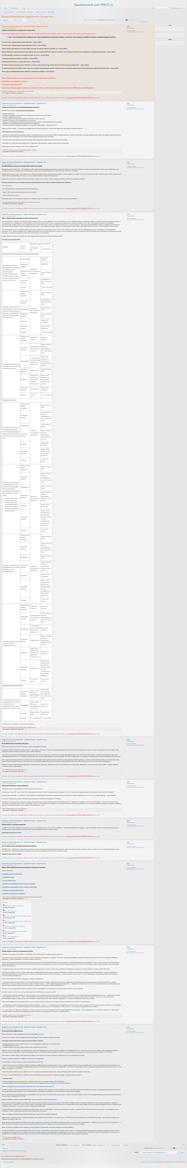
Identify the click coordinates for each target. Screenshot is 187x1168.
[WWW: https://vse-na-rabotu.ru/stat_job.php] (128, 34)
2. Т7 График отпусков (8, 877)
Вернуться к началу (152, 99)
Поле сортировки (87, 1145)
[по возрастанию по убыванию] (119, 1145)
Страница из (110, 20)
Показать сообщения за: (62, 1145)
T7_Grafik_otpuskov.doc (10, 911)
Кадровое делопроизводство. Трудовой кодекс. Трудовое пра (24, 103)
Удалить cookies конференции (156, 1161)
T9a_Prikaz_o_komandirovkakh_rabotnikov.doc (16, 931)
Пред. (3, 1144)
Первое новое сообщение (90, 20)
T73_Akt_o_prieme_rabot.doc (12, 936)
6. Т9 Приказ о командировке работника (12, 890)
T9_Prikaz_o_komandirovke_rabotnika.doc (15, 926)
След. (183, 1144)
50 (137, 20)
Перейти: (136, 1152)
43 (133, 20)
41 (129, 20)
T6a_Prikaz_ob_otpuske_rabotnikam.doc (14, 906)
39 (124, 20)
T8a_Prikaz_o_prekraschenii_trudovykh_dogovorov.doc (18, 921)
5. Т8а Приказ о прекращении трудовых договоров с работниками (19, 887)
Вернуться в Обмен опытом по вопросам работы (14, 1151)
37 (119, 20)
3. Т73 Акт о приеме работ (9, 880)
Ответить (5, 20)
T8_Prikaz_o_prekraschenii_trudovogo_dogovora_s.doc (18, 916)
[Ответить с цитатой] (116, 26)
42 (131, 20)
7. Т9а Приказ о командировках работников (13, 893)
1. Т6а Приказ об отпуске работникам (12, 874)
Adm (5, 28)
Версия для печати (143, 21)
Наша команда (145, 1161)
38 (122, 20)
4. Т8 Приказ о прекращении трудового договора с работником (18, 883)
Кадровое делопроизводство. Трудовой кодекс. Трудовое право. (27, 16)
